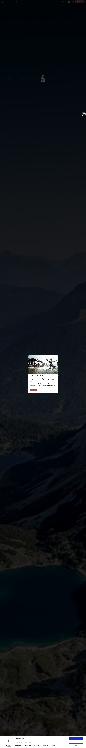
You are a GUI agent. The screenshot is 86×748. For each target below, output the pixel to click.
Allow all (75, 738)
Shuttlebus (49, 385)
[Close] (56, 357)
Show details (54, 745)
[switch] (30, 745)
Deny (76, 745)
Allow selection (75, 742)
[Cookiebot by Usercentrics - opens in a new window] (8, 746)
